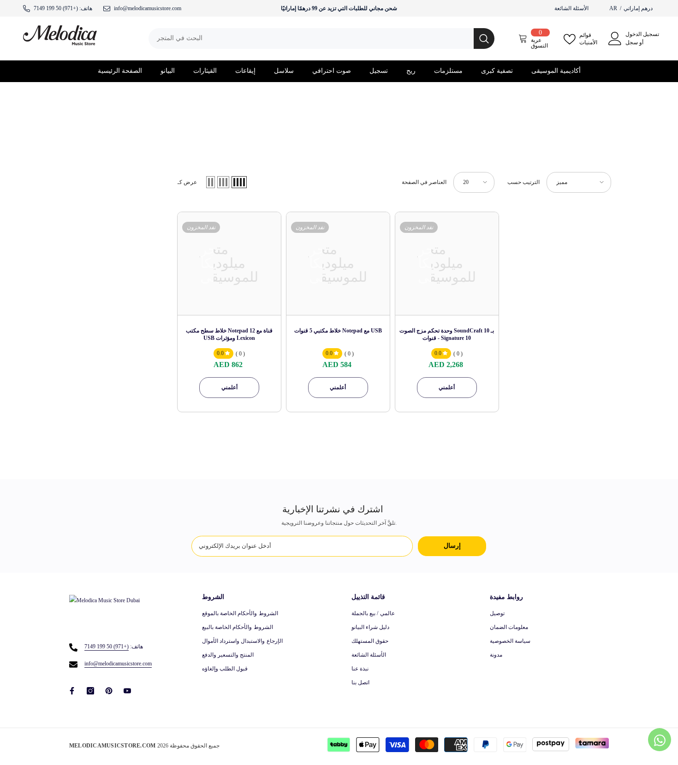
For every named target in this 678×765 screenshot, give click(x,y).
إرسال (452, 545)
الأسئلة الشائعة (571, 8)
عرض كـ (187, 182)
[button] (210, 182)
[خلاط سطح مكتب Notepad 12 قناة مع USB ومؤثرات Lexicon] (229, 263)
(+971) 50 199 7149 (56, 8)
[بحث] (321, 38)
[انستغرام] (90, 691)
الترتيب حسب (523, 182)
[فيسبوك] (72, 691)
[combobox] (311, 38)
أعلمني (229, 387)
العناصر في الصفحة (424, 182)
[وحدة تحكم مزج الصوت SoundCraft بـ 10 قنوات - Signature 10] (447, 263)
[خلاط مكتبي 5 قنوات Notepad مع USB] (338, 263)
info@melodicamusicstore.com (118, 663)
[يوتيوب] (127, 691)
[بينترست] (109, 691)
